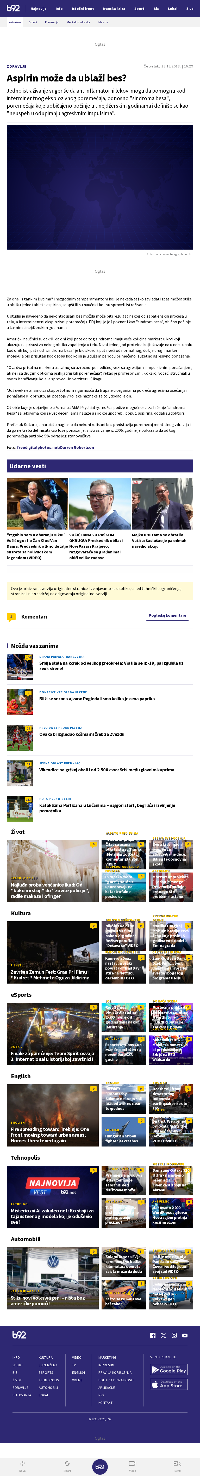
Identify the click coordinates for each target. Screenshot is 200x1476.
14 (28, 764)
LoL (108, 1001)
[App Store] (169, 1385)
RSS (101, 1395)
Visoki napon (116, 1250)
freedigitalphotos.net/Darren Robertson (55, 447)
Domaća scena (165, 1001)
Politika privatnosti (116, 1380)
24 (28, 728)
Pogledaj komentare (167, 615)
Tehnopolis (49, 1380)
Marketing (107, 1357)
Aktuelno (161, 871)
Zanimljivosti (165, 1250)
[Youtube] (185, 1335)
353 (28, 799)
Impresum (106, 1365)
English (18, 1122)
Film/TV (17, 965)
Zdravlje (17, 66)
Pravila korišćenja (115, 1372)
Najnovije (39, 8)
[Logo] (13, 9)
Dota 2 (16, 1047)
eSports (46, 1372)
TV (74, 1365)
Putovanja (21, 1395)
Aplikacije (107, 1387)
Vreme (77, 1380)
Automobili (48, 1387)
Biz (15, 1372)
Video (77, 1357)
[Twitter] (163, 1335)
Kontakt (105, 1403)
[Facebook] (152, 1335)
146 (28, 657)
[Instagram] (174, 1335)
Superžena (48, 1365)
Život (17, 1380)
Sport (17, 1365)
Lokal (44, 1395)
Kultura (46, 1357)
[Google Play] (169, 1370)
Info (16, 1357)
